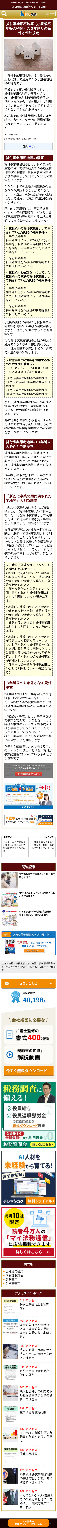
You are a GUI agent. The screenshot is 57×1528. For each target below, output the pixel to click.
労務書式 (11, 1279)
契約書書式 (13, 1283)
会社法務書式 (14, 1271)
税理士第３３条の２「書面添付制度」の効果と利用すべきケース (43, 845)
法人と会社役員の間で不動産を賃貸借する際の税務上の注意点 (36, 1395)
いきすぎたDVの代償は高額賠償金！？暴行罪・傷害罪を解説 (35, 913)
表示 (31, 146)
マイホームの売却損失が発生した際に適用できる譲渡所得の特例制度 (14, 846)
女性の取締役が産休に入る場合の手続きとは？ (37, 876)
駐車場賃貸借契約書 (33, 1412)
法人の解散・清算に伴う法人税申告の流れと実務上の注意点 (36, 1353)
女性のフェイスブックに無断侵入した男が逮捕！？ (37, 894)
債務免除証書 (28, 1453)
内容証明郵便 (14, 1275)
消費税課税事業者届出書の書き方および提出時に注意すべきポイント (36, 1478)
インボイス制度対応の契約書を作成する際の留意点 (36, 1436)
